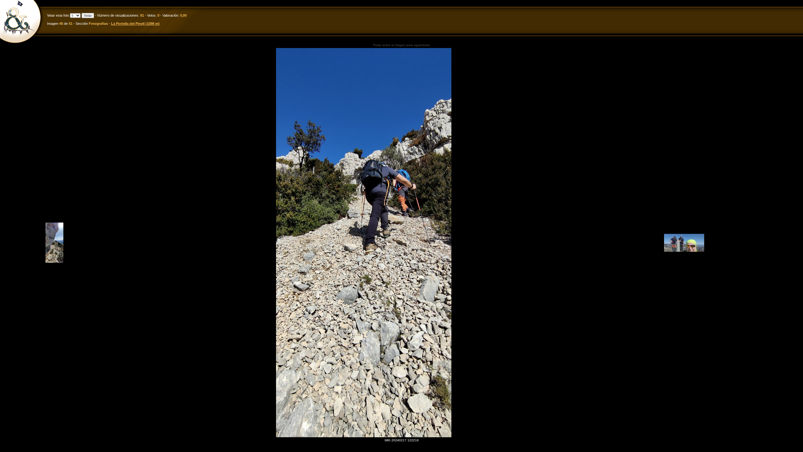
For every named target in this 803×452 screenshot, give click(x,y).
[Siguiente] (684, 250)
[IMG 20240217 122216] (363, 242)
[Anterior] (54, 261)
